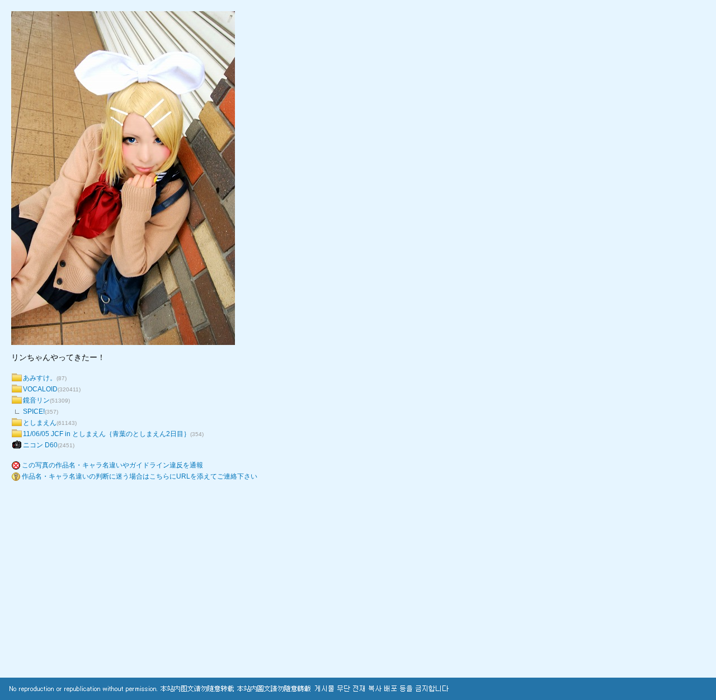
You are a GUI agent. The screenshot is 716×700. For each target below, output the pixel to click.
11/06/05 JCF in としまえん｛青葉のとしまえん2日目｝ (106, 434)
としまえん (39, 423)
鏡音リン (36, 400)
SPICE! (34, 411)
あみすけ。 (39, 378)
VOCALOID (40, 389)
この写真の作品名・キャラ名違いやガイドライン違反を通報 (112, 465)
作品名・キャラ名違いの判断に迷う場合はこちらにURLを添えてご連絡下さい (139, 476)
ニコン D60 (40, 445)
